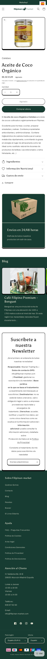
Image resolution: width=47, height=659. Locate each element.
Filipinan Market (19, 654)
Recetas (8, 502)
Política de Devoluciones (15, 559)
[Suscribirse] (37, 462)
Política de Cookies (13, 536)
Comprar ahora (23, 109)
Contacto (9, 491)
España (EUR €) (14, 640)
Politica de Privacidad (14, 553)
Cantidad (5, 87)
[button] (3, 9)
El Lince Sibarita (12, 514)
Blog (7, 496)
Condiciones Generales (15, 547)
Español (34, 640)
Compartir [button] (9, 183)
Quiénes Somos (12, 485)
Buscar (8, 508)
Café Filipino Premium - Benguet (21, 299)
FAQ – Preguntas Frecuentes (17, 530)
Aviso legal (9, 542)
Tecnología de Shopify (30, 654)
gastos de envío (22, 80)
